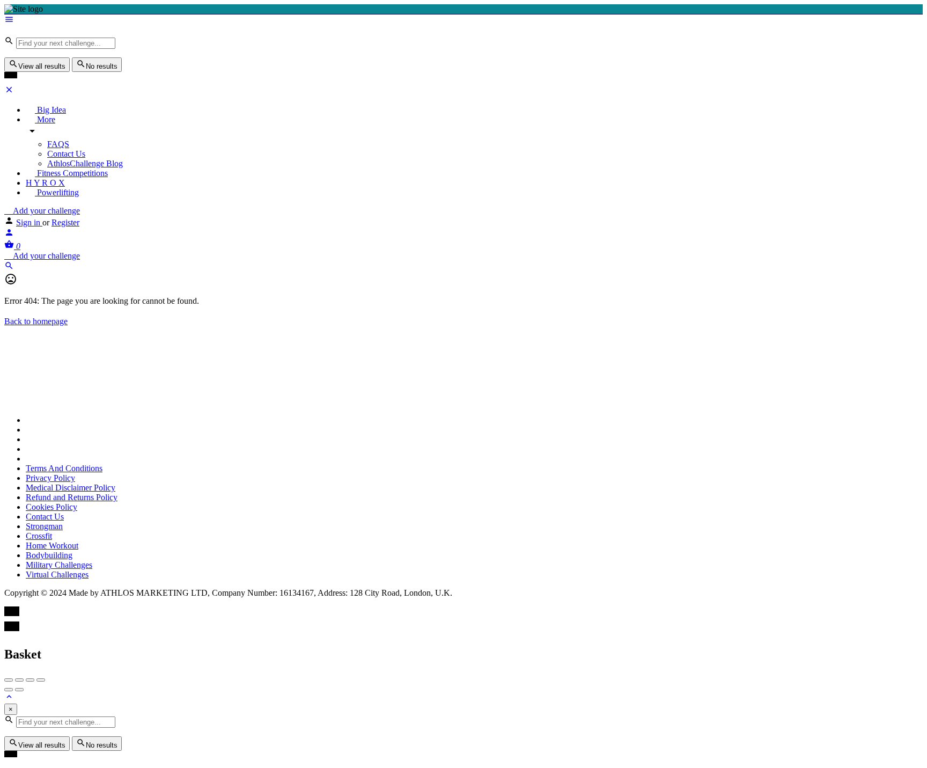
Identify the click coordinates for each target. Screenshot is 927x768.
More (45, 119)
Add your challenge (45, 210)
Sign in (29, 222)
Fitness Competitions (71, 173)
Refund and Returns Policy (71, 497)
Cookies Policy (51, 506)
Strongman (44, 526)
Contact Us (66, 153)
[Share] (19, 680)
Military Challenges (59, 564)
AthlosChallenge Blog (85, 163)
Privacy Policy (50, 477)
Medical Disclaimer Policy (70, 487)
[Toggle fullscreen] (30, 680)
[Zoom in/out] (40, 680)
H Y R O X (45, 182)
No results (101, 66)
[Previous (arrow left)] (8, 689)
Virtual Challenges (57, 574)
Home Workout (52, 545)
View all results (41, 66)
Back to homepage (36, 321)
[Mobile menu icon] (463, 20)
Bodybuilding (49, 555)
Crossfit (39, 535)
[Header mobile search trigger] (9, 267)
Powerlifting (57, 192)
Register (65, 222)
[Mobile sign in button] (9, 234)
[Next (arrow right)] (19, 689)
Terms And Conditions (64, 468)
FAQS (58, 144)
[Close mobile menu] (9, 91)
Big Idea (50, 109)
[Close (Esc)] (8, 680)
